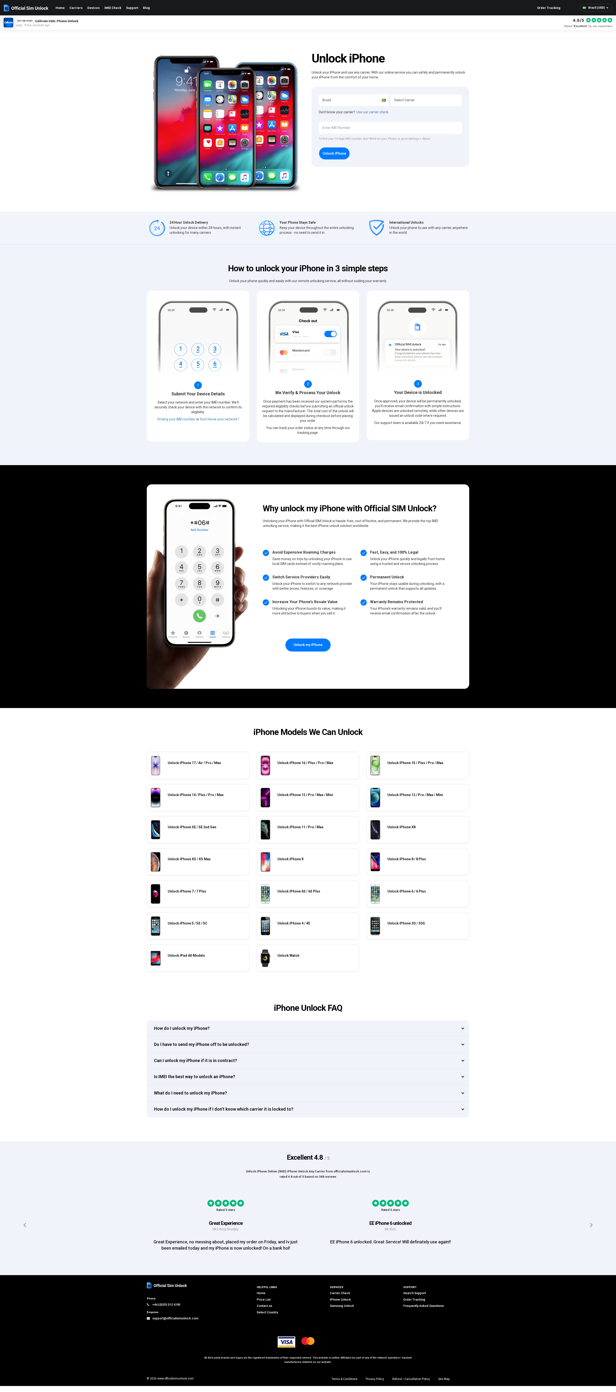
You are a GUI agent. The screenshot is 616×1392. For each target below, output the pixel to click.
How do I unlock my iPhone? (182, 1028)
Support (132, 8)
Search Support (414, 1299)
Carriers (76, 8)
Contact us (264, 1312)
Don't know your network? (219, 419)
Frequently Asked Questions (423, 1312)
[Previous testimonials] (24, 1228)
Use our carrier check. (373, 112)
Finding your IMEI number (176, 419)
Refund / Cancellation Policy (411, 1385)
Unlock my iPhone (308, 645)
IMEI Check (112, 8)
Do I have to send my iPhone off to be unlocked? (201, 1044)
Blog (146, 8)
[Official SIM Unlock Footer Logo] (167, 1291)
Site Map (443, 1385)
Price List (263, 1305)
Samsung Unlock (342, 1312)
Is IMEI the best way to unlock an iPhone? (194, 1076)
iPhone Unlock (340, 1305)
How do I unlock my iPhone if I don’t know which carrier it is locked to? (223, 1109)
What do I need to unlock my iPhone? (190, 1092)
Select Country (267, 1318)
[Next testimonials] (591, 1228)
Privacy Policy (375, 1385)
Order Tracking (548, 8)
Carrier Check (340, 1299)
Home (60, 8)
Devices (93, 8)
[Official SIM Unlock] (26, 8)
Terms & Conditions (345, 1385)
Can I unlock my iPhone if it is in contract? (195, 1060)
